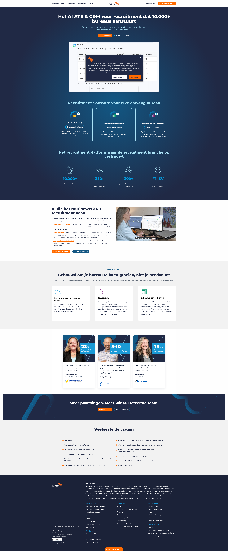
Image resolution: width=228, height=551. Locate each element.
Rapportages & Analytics (126, 518)
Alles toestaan (134, 77)
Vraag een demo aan (167, 3)
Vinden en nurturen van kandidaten (99, 537)
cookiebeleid (124, 72)
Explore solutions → (153, 127)
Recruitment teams (93, 524)
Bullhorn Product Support (158, 527)
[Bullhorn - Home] (57, 485)
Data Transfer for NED (58, 529)
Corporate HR (91, 534)
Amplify (120, 512)
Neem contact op (155, 509)
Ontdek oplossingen (75, 127)
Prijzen (63, 3)
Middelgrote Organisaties (95, 509)
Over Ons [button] (91, 3)
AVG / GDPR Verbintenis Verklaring (62, 534)
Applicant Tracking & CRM (127, 509)
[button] (154, 3)
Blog (150, 512)
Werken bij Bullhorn (156, 518)
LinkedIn (158, 498)
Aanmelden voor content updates (161, 533)
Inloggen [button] (149, 3)
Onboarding (121, 521)
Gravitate (63, 543)
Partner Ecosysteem (156, 536)
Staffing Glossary (154, 515)
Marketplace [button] (82, 3)
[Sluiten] (141, 57)
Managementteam (155, 521)
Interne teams (91, 521)
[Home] (114, 4)
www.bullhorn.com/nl (131, 498)
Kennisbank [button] (71, 3)
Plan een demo (105, 35)
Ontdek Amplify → (81, 251)
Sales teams (90, 527)
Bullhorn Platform (124, 523)
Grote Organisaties (93, 512)
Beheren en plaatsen (93, 540)
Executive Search (92, 542)
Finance (89, 519)
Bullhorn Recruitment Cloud (127, 526)
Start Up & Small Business (95, 506)
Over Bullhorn (153, 506)
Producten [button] (55, 3)
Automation (121, 515)
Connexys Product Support (158, 530)
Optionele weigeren (119, 77)
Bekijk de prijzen (122, 35)
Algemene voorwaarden (59, 536)
